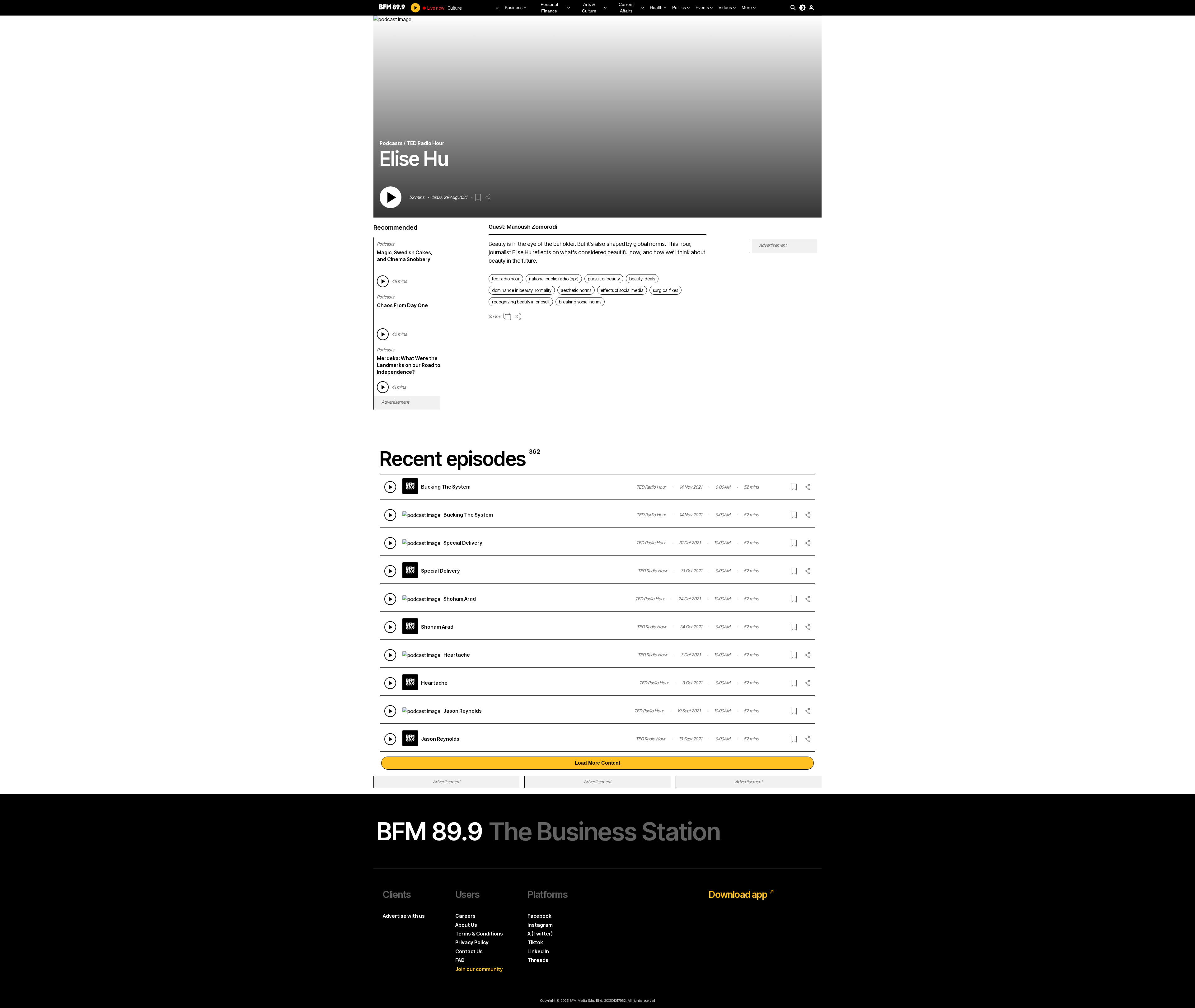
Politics (679, 7)
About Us (466, 925)
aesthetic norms (576, 290)
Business (514, 7)
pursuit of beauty (604, 278)
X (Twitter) (540, 934)
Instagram (540, 925)
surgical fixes (665, 290)
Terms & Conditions (479, 934)
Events (702, 7)
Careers (465, 916)
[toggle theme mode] (802, 8)
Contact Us (469, 951)
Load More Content (597, 763)
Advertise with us (404, 916)
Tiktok (535, 942)
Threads (537, 960)
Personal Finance (549, 7)
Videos (725, 7)
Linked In (538, 951)
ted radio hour (506, 278)
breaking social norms (580, 301)
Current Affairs (626, 7)
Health (656, 7)
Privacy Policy (472, 942)
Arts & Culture (589, 7)
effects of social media (622, 290)
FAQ (460, 960)
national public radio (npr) (554, 278)
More (747, 7)
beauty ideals (642, 278)
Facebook (539, 916)
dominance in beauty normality (521, 290)
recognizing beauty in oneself (521, 301)
